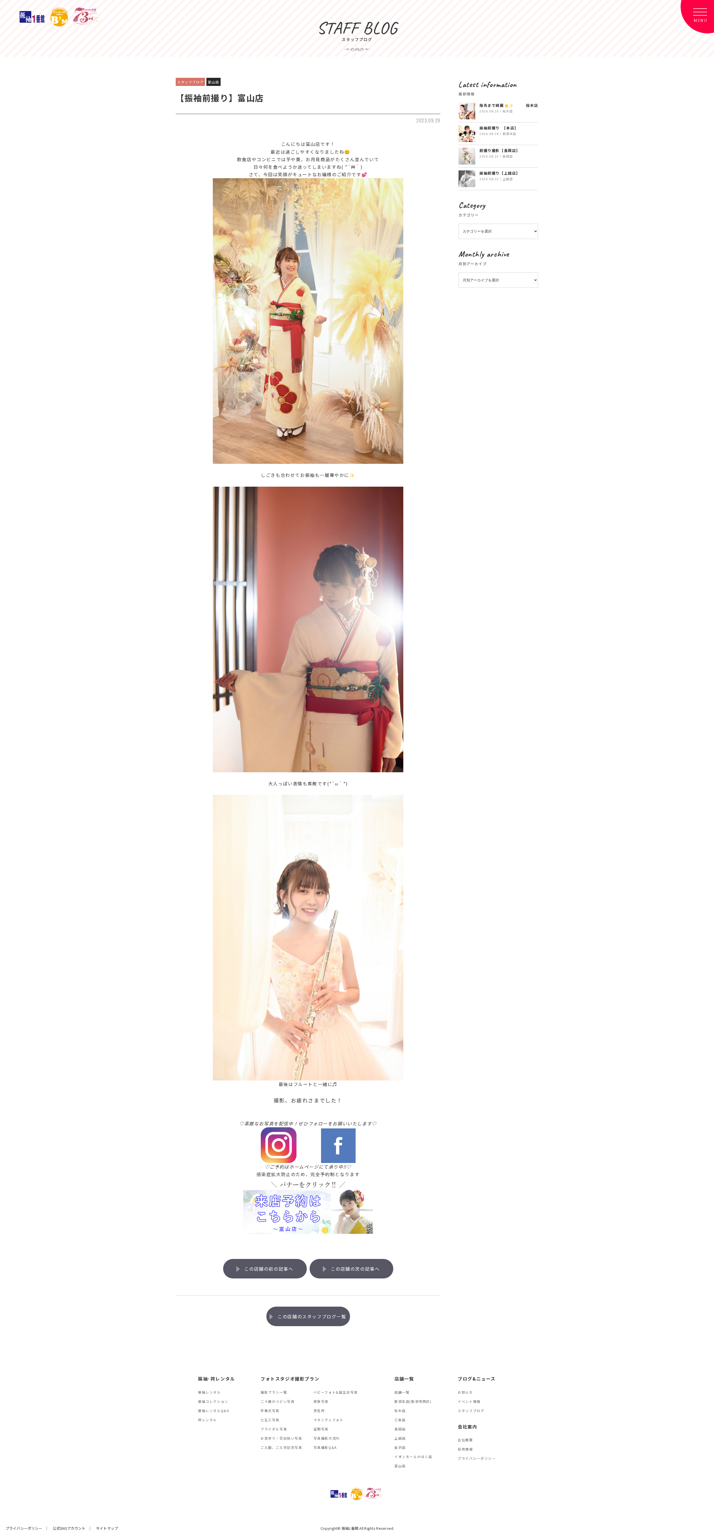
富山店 (400, 1465)
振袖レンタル (209, 1392)
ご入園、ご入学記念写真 (281, 1447)
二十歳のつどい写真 (277, 1401)
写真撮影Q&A (325, 1447)
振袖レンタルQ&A (213, 1410)
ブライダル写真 (273, 1429)
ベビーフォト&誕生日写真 (335, 1392)
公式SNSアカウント (69, 1528)
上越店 (400, 1438)
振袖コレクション (213, 1401)
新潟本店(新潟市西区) (413, 1401)
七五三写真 (269, 1419)
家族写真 (321, 1401)
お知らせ (465, 1392)
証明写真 (321, 1429)
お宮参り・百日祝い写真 (281, 1438)
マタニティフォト (328, 1419)
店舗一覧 (401, 1392)
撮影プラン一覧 (273, 1392)
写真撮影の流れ (326, 1438)
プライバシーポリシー (477, 1458)
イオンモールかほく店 (413, 1456)
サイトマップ (107, 1528)
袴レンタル (207, 1419)
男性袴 (319, 1410)
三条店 (400, 1419)
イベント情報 (469, 1401)
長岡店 (400, 1429)
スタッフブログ (471, 1410)
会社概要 (465, 1439)
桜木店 (400, 1410)
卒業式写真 (269, 1410)
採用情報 (465, 1449)
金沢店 (400, 1447)
